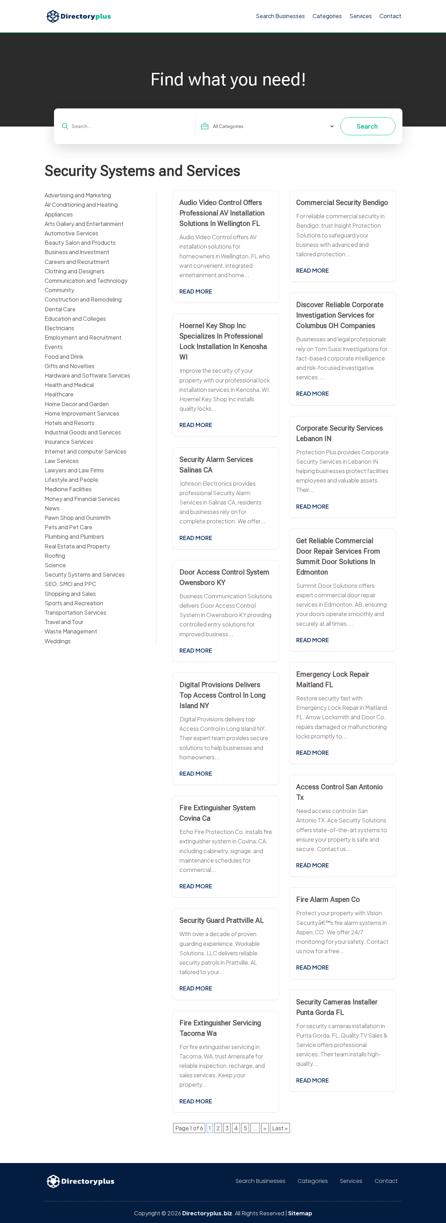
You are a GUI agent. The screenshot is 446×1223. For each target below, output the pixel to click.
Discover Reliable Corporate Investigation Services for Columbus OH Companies (340, 315)
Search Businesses (280, 16)
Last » (280, 1128)
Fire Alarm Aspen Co (328, 899)
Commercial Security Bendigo (342, 202)
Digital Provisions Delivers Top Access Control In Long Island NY (222, 695)
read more (195, 291)
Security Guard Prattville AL (221, 920)
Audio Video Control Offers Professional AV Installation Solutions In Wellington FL (221, 213)
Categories (327, 16)
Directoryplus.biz (207, 1213)
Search (367, 126)
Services (360, 16)
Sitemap (300, 1213)
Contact (390, 16)
